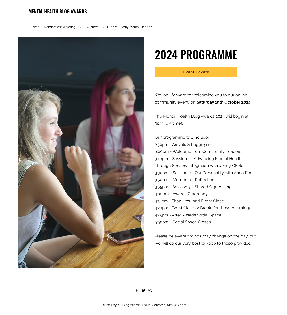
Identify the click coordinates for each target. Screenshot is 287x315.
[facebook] (137, 290)
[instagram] (150, 290)
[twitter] (143, 290)
